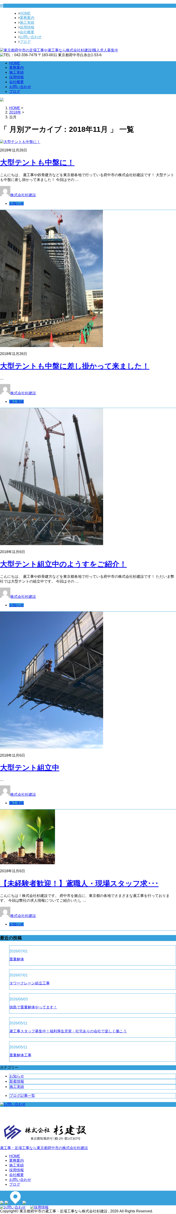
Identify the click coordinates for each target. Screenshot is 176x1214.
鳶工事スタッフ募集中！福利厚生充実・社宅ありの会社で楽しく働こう (68, 1031)
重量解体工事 (20, 1055)
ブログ (25, 42)
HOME (25, 13)
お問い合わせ (31, 37)
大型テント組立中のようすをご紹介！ (63, 564)
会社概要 (27, 32)
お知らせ (16, 203)
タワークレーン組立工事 (29, 983)
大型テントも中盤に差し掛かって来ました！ (74, 366)
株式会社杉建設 (23, 195)
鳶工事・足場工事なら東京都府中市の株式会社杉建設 (44, 1148)
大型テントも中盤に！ (37, 162)
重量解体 (16, 959)
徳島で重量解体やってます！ (33, 1007)
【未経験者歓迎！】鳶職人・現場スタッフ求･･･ (79, 883)
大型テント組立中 (29, 767)
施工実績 (27, 22)
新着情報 (16, 1081)
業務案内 (27, 18)
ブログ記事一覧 (22, 1095)
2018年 (15, 112)
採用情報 (27, 27)
